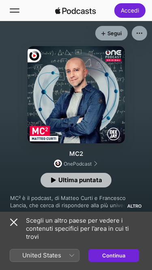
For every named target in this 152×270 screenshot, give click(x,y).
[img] (75, 10)
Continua (113, 255)
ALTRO (134, 206)
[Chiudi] (13, 222)
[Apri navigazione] (15, 10)
